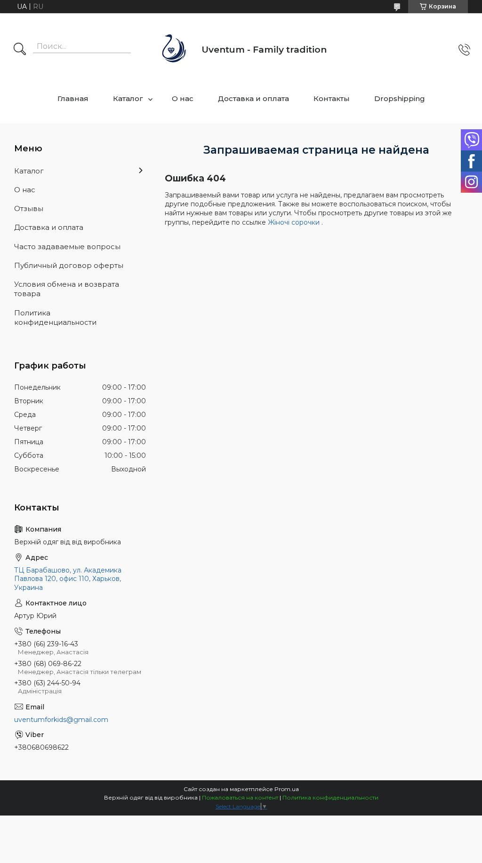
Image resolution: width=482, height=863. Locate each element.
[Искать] (19, 50)
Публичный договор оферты (68, 265)
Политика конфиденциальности (55, 317)
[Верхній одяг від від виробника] (174, 49)
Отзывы (28, 208)
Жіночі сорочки (294, 222)
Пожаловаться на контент (240, 797)
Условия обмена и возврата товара (66, 289)
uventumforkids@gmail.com (61, 719)
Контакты (331, 98)
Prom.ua (286, 788)
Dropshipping (399, 98)
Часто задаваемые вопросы (67, 246)
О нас (182, 98)
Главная (72, 98)
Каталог (128, 98)
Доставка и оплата (253, 98)
